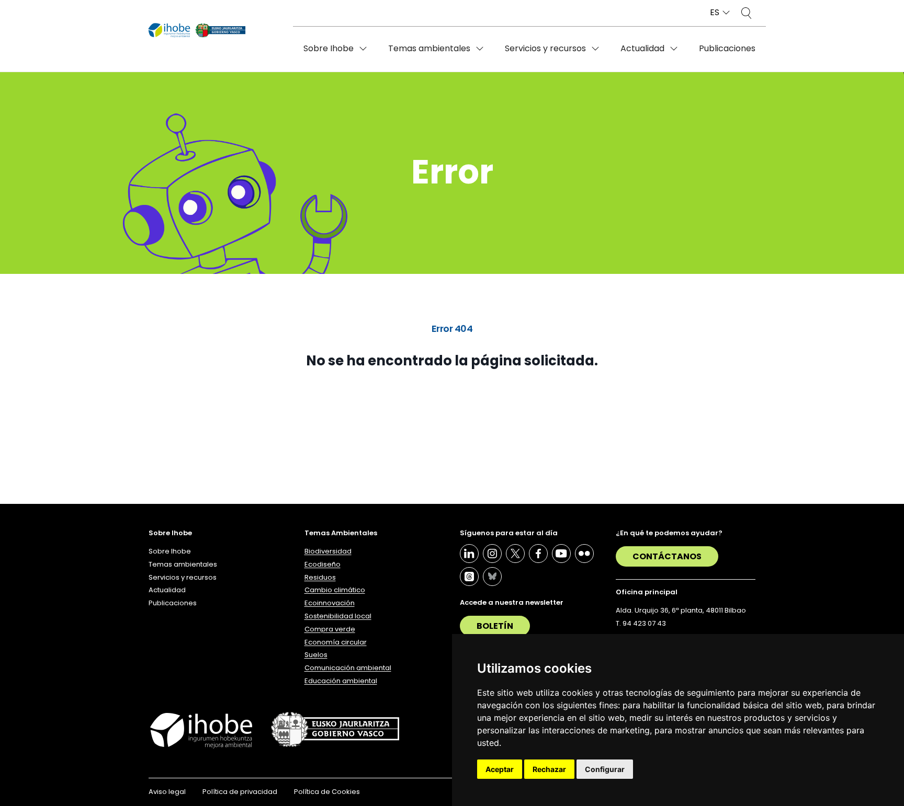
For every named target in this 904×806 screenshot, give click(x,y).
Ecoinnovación (329, 603)
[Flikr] (584, 553)
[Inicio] (197, 31)
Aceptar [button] (499, 769)
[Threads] (469, 576)
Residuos (320, 577)
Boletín (495, 626)
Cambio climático (334, 590)
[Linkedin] (469, 553)
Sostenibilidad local (337, 616)
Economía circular (335, 642)
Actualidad (642, 48)
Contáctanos (667, 556)
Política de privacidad (239, 792)
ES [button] (714, 12)
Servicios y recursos (545, 48)
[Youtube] (561, 553)
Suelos (315, 655)
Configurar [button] (605, 769)
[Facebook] (538, 553)
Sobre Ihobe (328, 48)
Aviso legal (167, 792)
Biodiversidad (328, 551)
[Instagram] (492, 553)
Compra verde (329, 629)
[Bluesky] (492, 576)
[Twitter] (515, 553)
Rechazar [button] (549, 769)
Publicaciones (727, 48)
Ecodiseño (322, 564)
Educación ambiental (340, 681)
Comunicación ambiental (347, 668)
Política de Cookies (327, 792)
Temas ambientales (429, 48)
